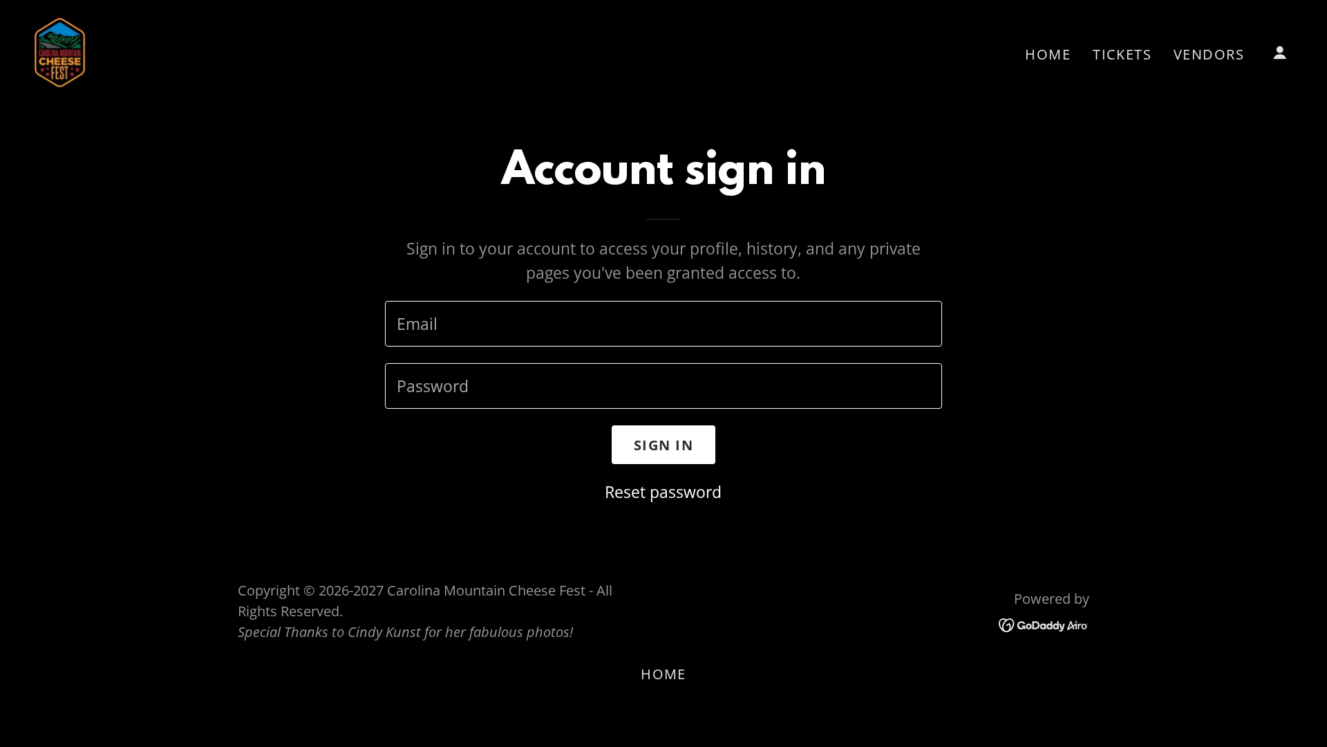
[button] (1280, 52)
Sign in (663, 445)
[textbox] (663, 324)
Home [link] (1048, 54)
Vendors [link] (1209, 54)
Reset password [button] (663, 492)
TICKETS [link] (1122, 54)
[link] (59, 50)
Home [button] (663, 674)
